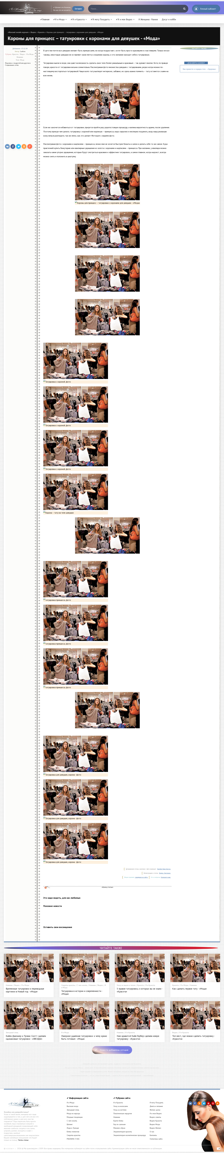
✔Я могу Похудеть (100, 19)
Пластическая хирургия (122, 1113)
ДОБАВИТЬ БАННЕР (196, 63)
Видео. (33, 32)
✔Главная (44, 19)
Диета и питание (156, 1106)
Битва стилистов (73, 1131)
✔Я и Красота (78, 19)
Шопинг (70, 1124)
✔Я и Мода (58, 19)
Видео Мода (155, 1124)
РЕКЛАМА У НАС (73, 1139)
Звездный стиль (73, 1110)
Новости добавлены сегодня (114, 1050)
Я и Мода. (30, 54)
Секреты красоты (73, 1135)
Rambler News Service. (164, 869)
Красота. (41, 32)
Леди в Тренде (73, 1128)
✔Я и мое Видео (124, 19)
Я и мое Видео (156, 1113)
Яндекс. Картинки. (165, 873)
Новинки (116, 1117)
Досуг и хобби (169, 19)
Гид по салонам (119, 1124)
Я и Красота (118, 1102)
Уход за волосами (120, 1106)
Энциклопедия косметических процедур (129, 1135)
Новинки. (20, 57)
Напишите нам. (166, 877)
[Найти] (184, 8)
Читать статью (23, 1140)
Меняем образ (119, 1128)
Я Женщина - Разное (148, 19)
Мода (22, 60)
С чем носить (72, 1121)
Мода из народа (73, 1113)
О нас (152, 1131)
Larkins (22, 51)
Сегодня (78, 9)
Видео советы (155, 1117)
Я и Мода (70, 1102)
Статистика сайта (156, 1139)
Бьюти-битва (118, 1121)
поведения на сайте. (141, 877)
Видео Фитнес (155, 1128)
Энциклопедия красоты (122, 1131)
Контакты (153, 1135)
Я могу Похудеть (156, 1102)
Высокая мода (72, 1106)
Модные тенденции (75, 1117)
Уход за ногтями (119, 1110)
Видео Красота (156, 1121)
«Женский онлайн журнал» (18, 32)
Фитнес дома (155, 1110)
